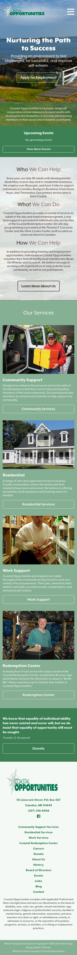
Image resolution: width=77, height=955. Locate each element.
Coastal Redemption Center (38, 843)
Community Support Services (38, 827)
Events (38, 875)
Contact (38, 892)
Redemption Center (38, 695)
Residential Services (38, 504)
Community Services (38, 409)
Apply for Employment (38, 77)
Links (38, 881)
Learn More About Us (38, 286)
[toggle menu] (70, 11)
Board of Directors (38, 870)
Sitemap (46, 947)
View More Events (38, 149)
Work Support (38, 599)
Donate (38, 748)
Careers (38, 848)
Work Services (39, 837)
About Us (38, 859)
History (38, 864)
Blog (38, 886)
